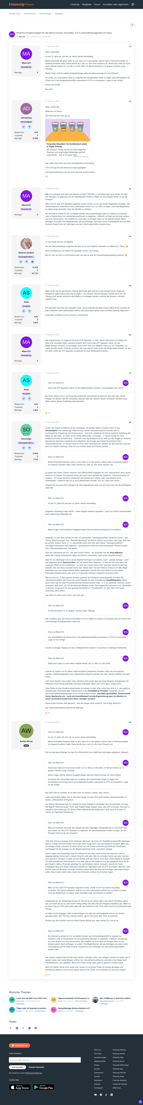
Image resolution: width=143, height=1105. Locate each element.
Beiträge (18, 72)
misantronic (20, 1001)
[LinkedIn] (111, 1094)
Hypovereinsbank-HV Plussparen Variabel (76, 998)
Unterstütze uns (21, 1045)
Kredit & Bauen (40, 1011)
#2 (130, 101)
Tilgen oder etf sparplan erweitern (31, 1008)
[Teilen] (132, 25)
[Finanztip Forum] (21, 4)
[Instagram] (101, 1094)
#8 (130, 422)
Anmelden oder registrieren (116, 4)
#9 (130, 722)
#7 (130, 373)
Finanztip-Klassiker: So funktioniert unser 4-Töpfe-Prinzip (67, 145)
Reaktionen (19, 132)
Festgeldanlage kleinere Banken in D (74, 1008)
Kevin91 (19, 1011)
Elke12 (60, 1011)
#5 (130, 286)
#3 (130, 189)
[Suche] (132, 4)
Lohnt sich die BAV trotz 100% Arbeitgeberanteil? (38, 998)
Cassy (60, 1001)
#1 (130, 46)
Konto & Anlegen (81, 1001)
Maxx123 (22, 36)
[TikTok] (106, 1094)
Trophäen (18, 135)
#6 (130, 335)
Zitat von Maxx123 (56, 383)
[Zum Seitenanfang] (140, 1102)
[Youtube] (95, 1094)
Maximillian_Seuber (107, 1001)
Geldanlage (20, 1004)
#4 (130, 236)
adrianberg (64, 315)
